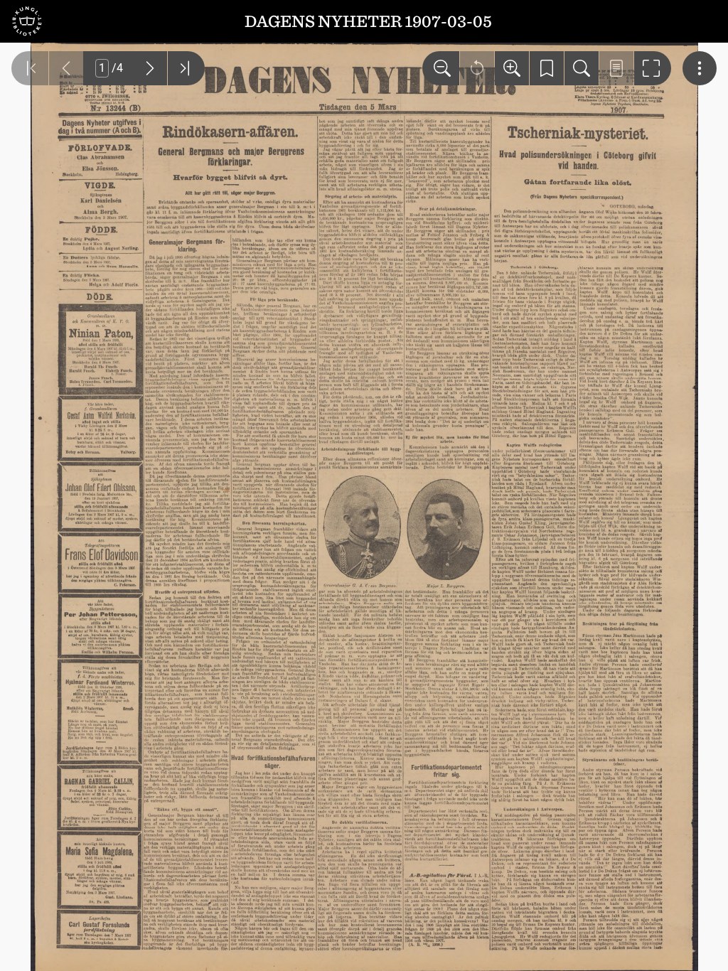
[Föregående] (66, 68)
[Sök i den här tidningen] (581, 68)
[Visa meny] (699, 68)
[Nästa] (150, 68)
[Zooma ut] (440, 68)
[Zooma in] (512, 68)
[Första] (29, 68)
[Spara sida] (547, 68)
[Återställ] (477, 68)
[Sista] (186, 68)
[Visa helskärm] (652, 68)
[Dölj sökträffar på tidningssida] (616, 68)
